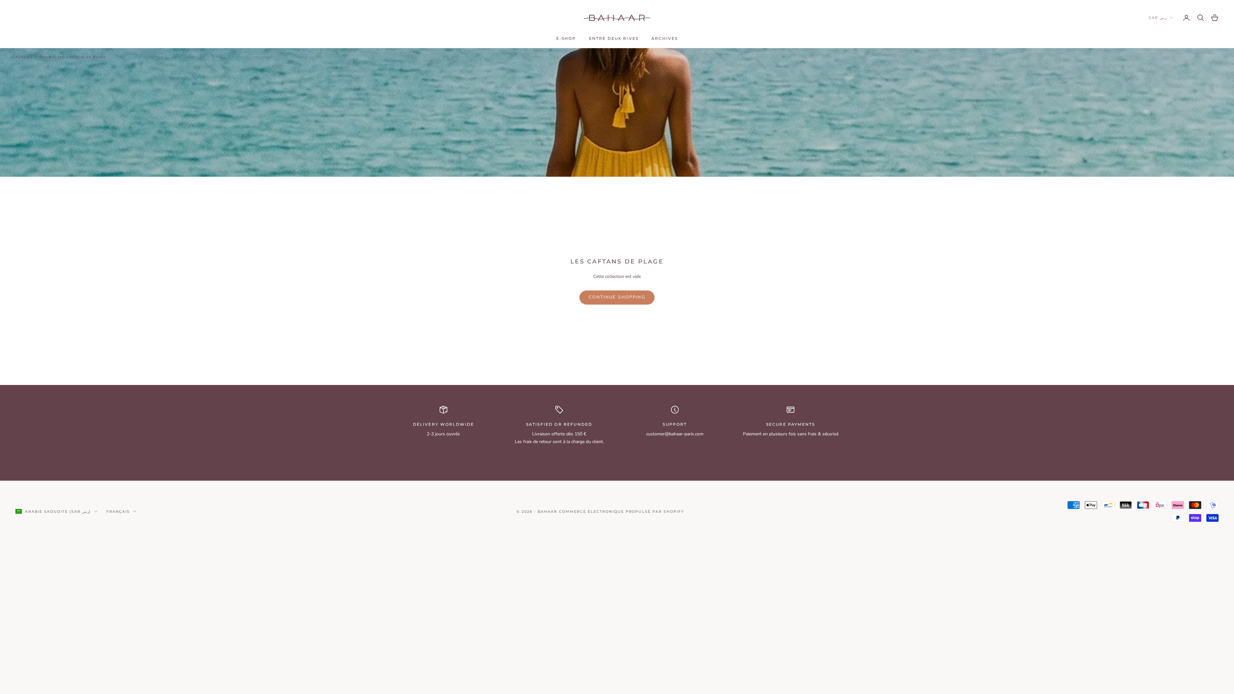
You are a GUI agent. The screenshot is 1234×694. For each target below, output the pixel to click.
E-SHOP (566, 38)
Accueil (24, 57)
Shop (45, 57)
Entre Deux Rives (614, 38)
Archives (664, 38)
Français (118, 511)
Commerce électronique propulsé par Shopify (621, 511)
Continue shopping (617, 297)
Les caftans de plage (82, 57)
